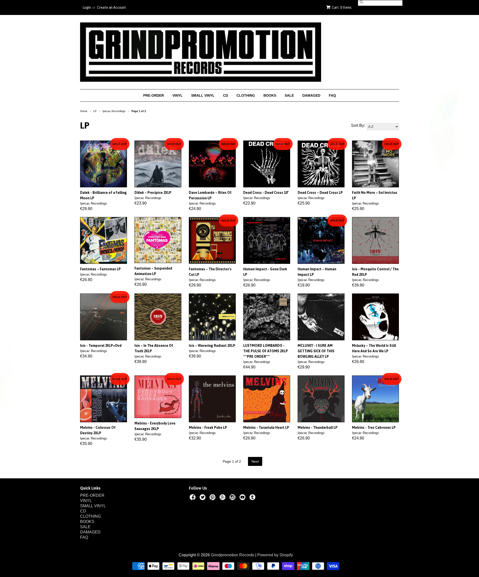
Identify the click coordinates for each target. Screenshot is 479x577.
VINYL (177, 95)
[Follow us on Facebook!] (193, 498)
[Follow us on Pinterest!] (213, 498)
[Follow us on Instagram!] (233, 498)
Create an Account (111, 7)
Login (87, 7)
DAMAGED (311, 95)
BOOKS (269, 95)
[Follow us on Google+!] (223, 498)
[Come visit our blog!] (253, 498)
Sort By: (358, 126)
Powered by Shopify (275, 555)
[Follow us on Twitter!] (203, 498)
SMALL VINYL (203, 95)
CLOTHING (246, 95)
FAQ (332, 95)
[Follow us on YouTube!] (243, 498)
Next (255, 461)
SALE (289, 95)
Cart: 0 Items (342, 7)
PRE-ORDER (153, 95)
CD (225, 95)
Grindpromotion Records (232, 555)
